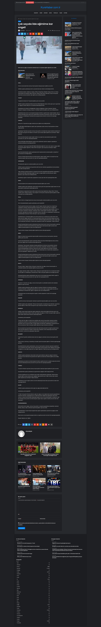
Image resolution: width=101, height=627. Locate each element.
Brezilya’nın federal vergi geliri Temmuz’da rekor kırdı (71, 108)
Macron (18, 588)
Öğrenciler (19, 591)
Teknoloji (55, 12)
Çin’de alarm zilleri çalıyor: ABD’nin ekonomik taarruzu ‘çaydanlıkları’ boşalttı (72, 103)
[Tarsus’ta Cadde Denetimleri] (68, 68)
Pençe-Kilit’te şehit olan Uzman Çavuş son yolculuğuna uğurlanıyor (77, 59)
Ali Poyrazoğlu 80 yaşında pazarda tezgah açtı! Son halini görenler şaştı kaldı (52, 75)
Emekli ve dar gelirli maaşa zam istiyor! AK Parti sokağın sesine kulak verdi (74, 115)
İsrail (18, 581)
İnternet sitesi (42, 518)
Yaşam (60, 12)
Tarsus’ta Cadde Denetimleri (75, 67)
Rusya (18, 602)
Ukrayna (18, 613)
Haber (41, 12)
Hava (18, 575)
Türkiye (18, 611)
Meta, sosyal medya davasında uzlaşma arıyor (76, 86)
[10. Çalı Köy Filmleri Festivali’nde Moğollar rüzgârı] (24, 468)
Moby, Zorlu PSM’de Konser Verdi (72, 43)
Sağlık (50, 12)
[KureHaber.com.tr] (50, 7)
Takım (18, 608)
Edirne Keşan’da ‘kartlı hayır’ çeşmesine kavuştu (53, 474)
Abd (17, 562)
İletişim (65, 12)
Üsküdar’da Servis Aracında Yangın (72, 40)
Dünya (18, 566)
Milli (17, 590)
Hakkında (18, 573)
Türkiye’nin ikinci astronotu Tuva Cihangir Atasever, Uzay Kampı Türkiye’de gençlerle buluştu (74, 91)
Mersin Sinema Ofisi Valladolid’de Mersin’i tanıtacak (30, 75)
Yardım (18, 619)
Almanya (18, 564)
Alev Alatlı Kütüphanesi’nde (24, 486)
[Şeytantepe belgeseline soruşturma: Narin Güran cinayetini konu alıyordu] (68, 73)
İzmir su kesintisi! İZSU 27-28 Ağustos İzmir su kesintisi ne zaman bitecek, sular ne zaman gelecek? (52, 2)
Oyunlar (18, 593)
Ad (19, 514)
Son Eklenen (74, 18)
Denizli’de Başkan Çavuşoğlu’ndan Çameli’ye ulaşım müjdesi (38, 487)
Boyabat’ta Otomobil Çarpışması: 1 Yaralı (76, 23)
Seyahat (18, 606)
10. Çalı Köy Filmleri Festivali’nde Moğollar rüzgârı (24, 474)
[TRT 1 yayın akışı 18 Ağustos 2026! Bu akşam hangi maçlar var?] (53, 481)
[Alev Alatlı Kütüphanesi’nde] (24, 481)
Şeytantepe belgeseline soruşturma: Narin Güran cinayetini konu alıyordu (77, 73)
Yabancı (18, 617)
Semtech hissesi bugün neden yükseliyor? (74, 77)
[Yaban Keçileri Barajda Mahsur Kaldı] (68, 48)
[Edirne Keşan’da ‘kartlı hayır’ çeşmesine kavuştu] (53, 468)
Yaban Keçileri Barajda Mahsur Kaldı (77, 47)
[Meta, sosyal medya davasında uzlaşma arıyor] (68, 86)
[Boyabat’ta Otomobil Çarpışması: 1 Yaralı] (68, 24)
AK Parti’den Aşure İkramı (70, 63)
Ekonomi (45, 12)
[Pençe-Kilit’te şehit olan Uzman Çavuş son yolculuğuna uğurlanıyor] (68, 59)
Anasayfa (36, 12)
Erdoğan (18, 570)
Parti (18, 595)
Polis (18, 597)
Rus (17, 601)
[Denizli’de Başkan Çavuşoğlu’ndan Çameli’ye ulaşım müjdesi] (39, 481)
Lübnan (18, 586)
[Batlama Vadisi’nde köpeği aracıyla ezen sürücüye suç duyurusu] (68, 97)
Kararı (18, 584)
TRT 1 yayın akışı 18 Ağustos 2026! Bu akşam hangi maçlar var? (53, 487)
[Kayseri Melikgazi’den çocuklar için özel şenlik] (39, 468)
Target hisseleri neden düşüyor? (72, 111)
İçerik (18, 577)
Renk (18, 599)
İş (17, 579)
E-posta (20, 518)
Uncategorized (20, 615)
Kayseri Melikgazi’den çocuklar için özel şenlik (38, 474)
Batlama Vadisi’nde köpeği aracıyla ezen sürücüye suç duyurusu (77, 97)
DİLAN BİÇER (22, 30)
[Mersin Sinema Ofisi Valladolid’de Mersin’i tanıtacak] (21, 75)
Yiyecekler (19, 622)
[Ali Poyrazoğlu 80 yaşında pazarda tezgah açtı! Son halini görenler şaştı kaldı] (43, 75)
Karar (18, 582)
